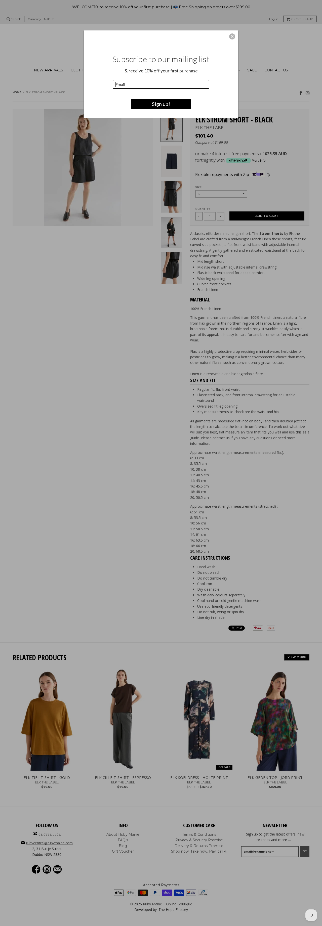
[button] (232, 36)
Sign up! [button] (161, 104)
